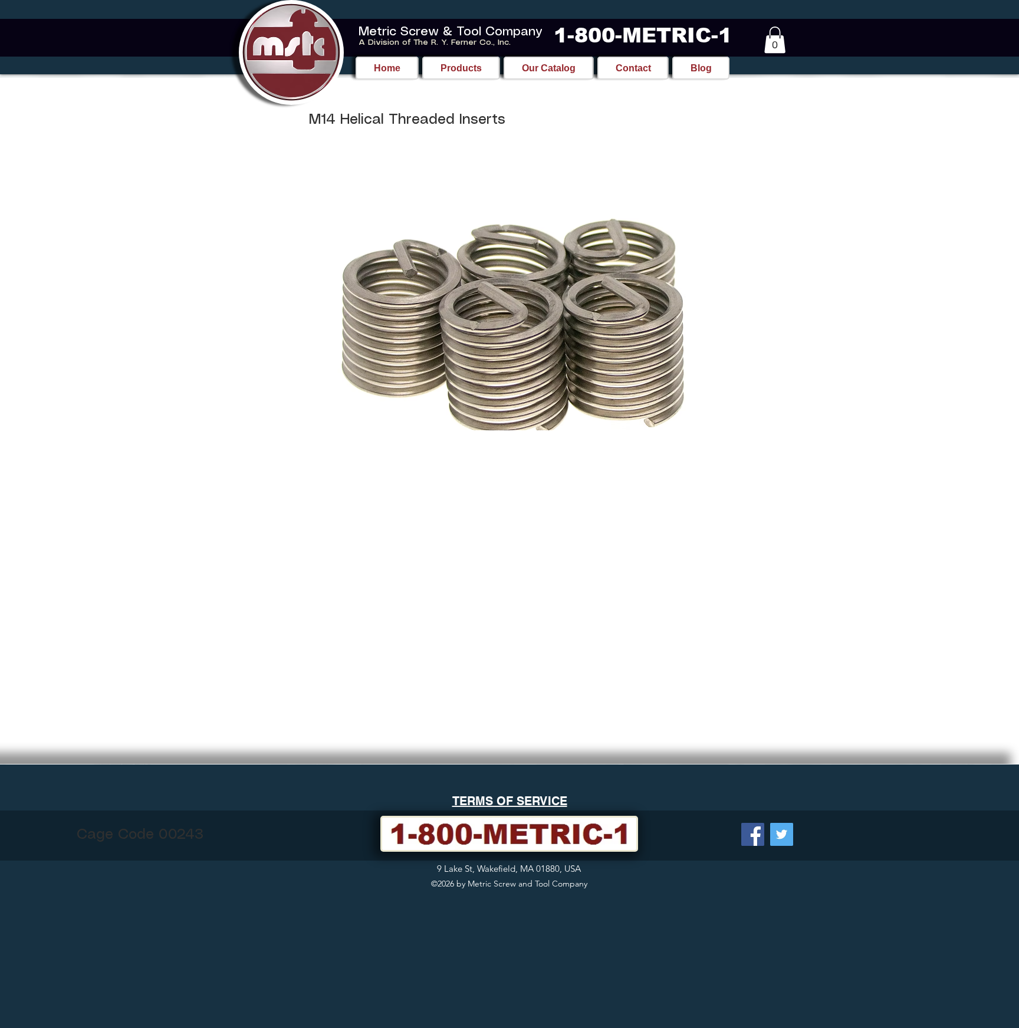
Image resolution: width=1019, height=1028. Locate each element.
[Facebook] (752, 834)
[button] (775, 40)
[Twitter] (781, 834)
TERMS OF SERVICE (509, 801)
